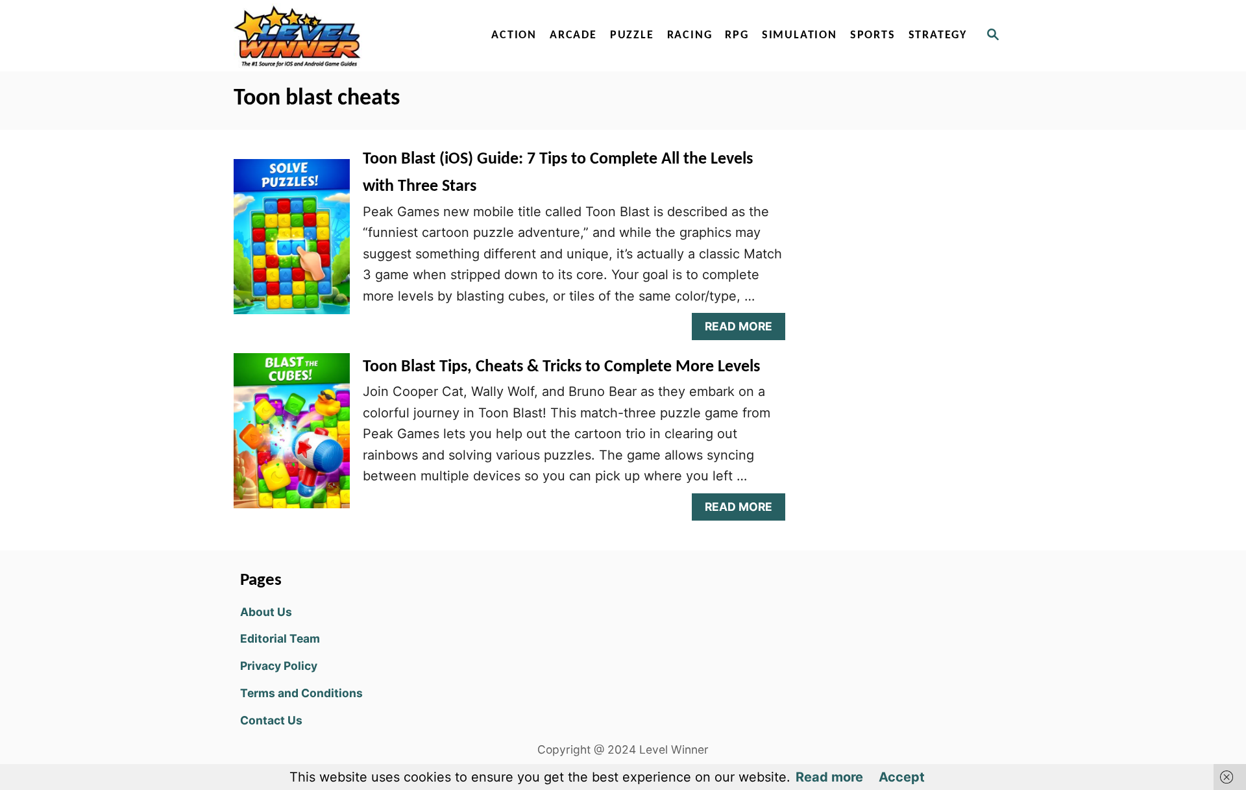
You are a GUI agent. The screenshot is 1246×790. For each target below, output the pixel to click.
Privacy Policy (278, 666)
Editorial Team (280, 638)
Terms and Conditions (301, 693)
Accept (902, 777)
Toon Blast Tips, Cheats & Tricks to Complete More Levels (561, 367)
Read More (744, 329)
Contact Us (271, 720)
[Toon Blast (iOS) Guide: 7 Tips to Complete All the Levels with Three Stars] (292, 243)
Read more (829, 777)
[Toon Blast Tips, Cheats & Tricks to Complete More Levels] (292, 437)
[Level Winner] (345, 35)
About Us (266, 612)
